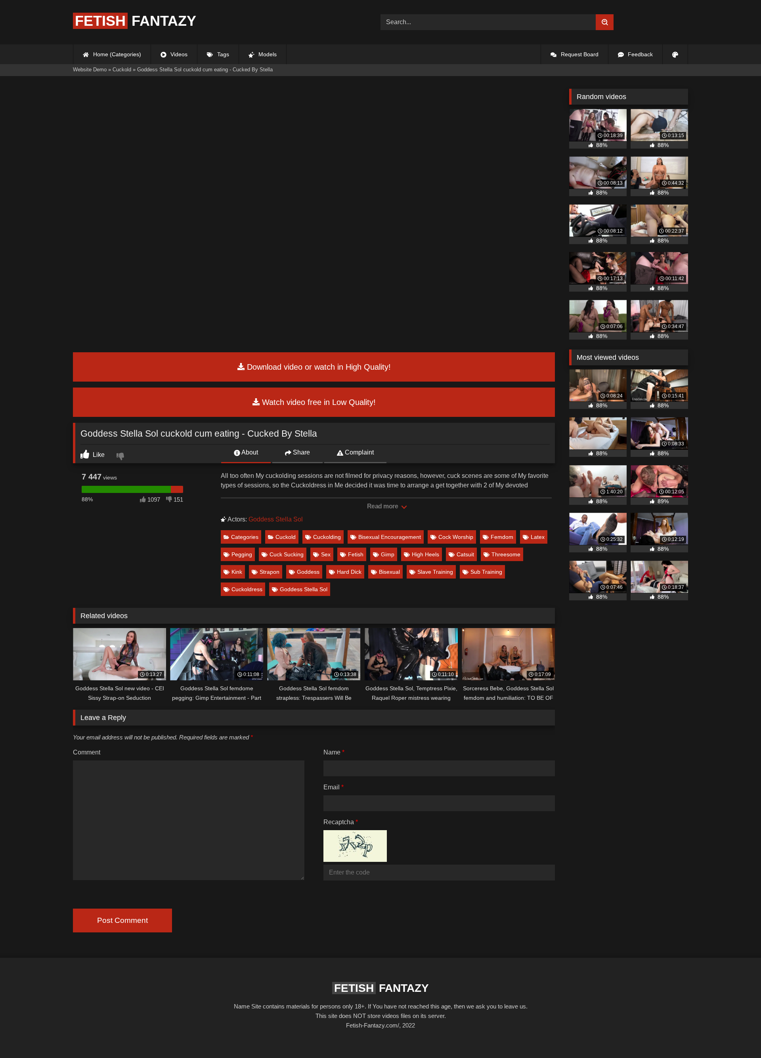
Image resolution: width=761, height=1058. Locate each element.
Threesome (505, 554)
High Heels (425, 554)
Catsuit (465, 554)
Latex (538, 537)
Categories (244, 537)
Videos (178, 54)
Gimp (387, 554)
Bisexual (389, 572)
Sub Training (486, 572)
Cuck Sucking (287, 554)
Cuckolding (327, 537)
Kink (236, 572)
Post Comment (122, 920)
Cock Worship (455, 537)
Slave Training (435, 572)
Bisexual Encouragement (389, 537)
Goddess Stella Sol (276, 519)
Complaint (358, 452)
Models (267, 54)
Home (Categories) (116, 54)
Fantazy (135, 21)
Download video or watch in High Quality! (318, 367)
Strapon (269, 572)
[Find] (605, 22)
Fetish (355, 554)
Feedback (639, 54)
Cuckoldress (246, 589)
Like (98, 454)
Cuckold (285, 537)
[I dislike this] (121, 457)
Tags (222, 54)
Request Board (578, 54)
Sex (326, 554)
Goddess (308, 572)
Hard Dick (349, 572)
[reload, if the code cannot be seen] (355, 859)
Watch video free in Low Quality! (318, 402)
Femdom (502, 537)
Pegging (241, 554)
